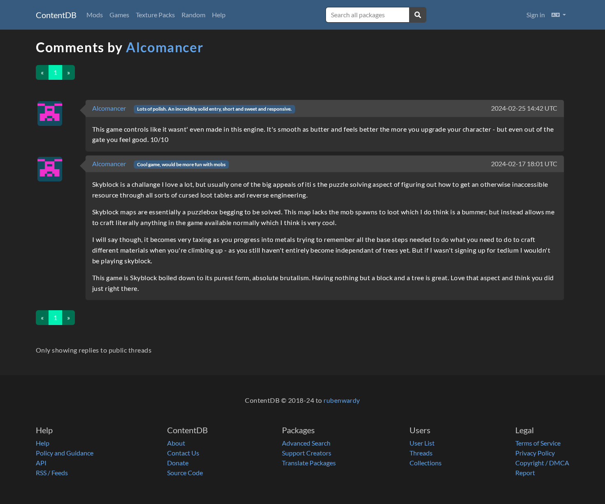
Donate (177, 463)
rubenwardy (341, 400)
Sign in (535, 15)
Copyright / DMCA (542, 463)
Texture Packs (155, 15)
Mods (94, 15)
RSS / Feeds (52, 472)
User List (422, 443)
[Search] (417, 15)
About (176, 443)
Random (193, 15)
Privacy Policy (535, 453)
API (41, 463)
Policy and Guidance (64, 453)
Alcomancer (164, 47)
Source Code (185, 472)
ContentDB (56, 15)
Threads (421, 453)
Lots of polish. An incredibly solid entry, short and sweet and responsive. (214, 109)
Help (219, 15)
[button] (558, 15)
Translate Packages (309, 463)
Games (119, 15)
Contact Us (183, 453)
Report (525, 472)
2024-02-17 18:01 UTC (524, 163)
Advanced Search (306, 443)
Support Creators (306, 453)
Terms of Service (538, 443)
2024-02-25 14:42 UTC (524, 108)
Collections (426, 463)
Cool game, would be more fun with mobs (181, 164)
